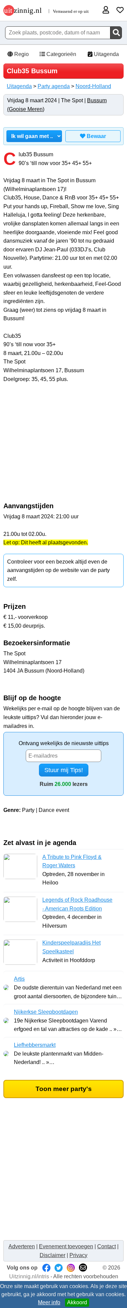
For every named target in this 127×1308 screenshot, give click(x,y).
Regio (21, 54)
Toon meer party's (64, 1088)
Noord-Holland (93, 86)
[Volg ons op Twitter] (58, 1268)
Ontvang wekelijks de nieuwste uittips (64, 743)
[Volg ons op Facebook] (46, 1268)
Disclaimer (52, 1255)
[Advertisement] (64, 446)
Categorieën (60, 54)
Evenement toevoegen (66, 1246)
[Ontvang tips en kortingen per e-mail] (83, 1268)
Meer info (49, 1302)
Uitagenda (105, 54)
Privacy (78, 1255)
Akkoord (77, 1302)
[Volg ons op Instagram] (71, 1268)
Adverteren (21, 1246)
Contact (106, 1246)
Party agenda (54, 86)
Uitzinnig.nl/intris (29, 1276)
